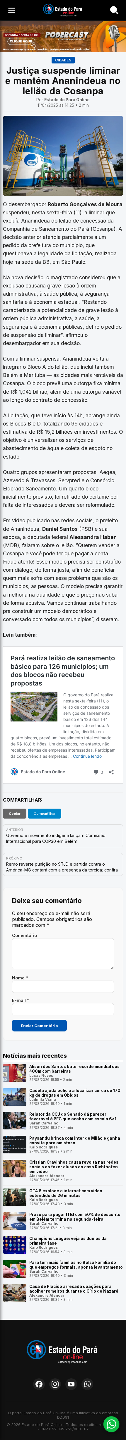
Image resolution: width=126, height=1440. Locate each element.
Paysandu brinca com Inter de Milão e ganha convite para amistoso (74, 1140)
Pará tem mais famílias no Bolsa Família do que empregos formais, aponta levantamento (76, 1265)
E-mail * (20, 1000)
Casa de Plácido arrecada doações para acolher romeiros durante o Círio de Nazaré (73, 1288)
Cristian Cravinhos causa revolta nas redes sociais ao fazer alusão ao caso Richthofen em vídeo (73, 1167)
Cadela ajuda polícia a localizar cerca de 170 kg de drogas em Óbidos (74, 1093)
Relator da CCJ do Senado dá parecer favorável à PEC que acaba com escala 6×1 (72, 1116)
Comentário (24, 935)
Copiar (15, 814)
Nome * (20, 977)
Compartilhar (44, 814)
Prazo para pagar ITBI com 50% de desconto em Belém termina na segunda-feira (74, 1217)
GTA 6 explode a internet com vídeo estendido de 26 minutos (65, 1193)
